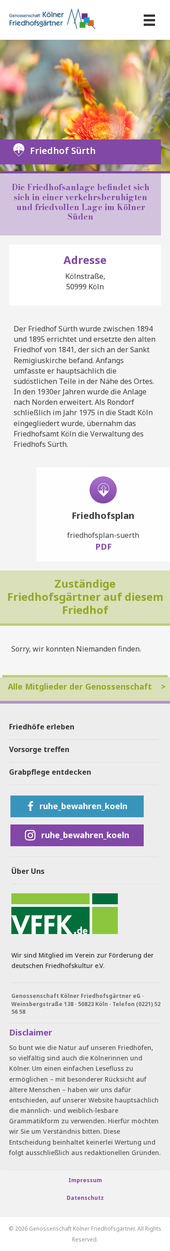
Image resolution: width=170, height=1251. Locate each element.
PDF (103, 546)
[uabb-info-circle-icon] (103, 489)
